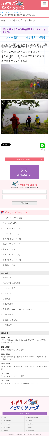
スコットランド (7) (11, 234)
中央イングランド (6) (12, 239)
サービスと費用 (9, 288)
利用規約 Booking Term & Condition (17, 309)
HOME (2, 13)
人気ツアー (7, 278)
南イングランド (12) (11, 249)
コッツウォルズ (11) (11, 228)
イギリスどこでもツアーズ (22, 434)
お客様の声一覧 (13, 13)
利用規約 (6, 430)
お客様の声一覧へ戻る (24, 159)
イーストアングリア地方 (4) (14, 218)
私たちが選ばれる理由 (11, 283)
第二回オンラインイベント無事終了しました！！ (20, 383)
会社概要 (6, 299)
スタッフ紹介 (8, 293)
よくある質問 (8, 304)
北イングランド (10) (11, 244)
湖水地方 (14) (9, 265)
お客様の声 (7, 325)
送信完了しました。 (11, 320)
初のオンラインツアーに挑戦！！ (14, 376)
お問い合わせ (8, 314)
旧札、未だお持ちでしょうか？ (13, 350)
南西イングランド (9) (12, 260)
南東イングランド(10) (11, 255)
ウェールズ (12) (10, 223)
